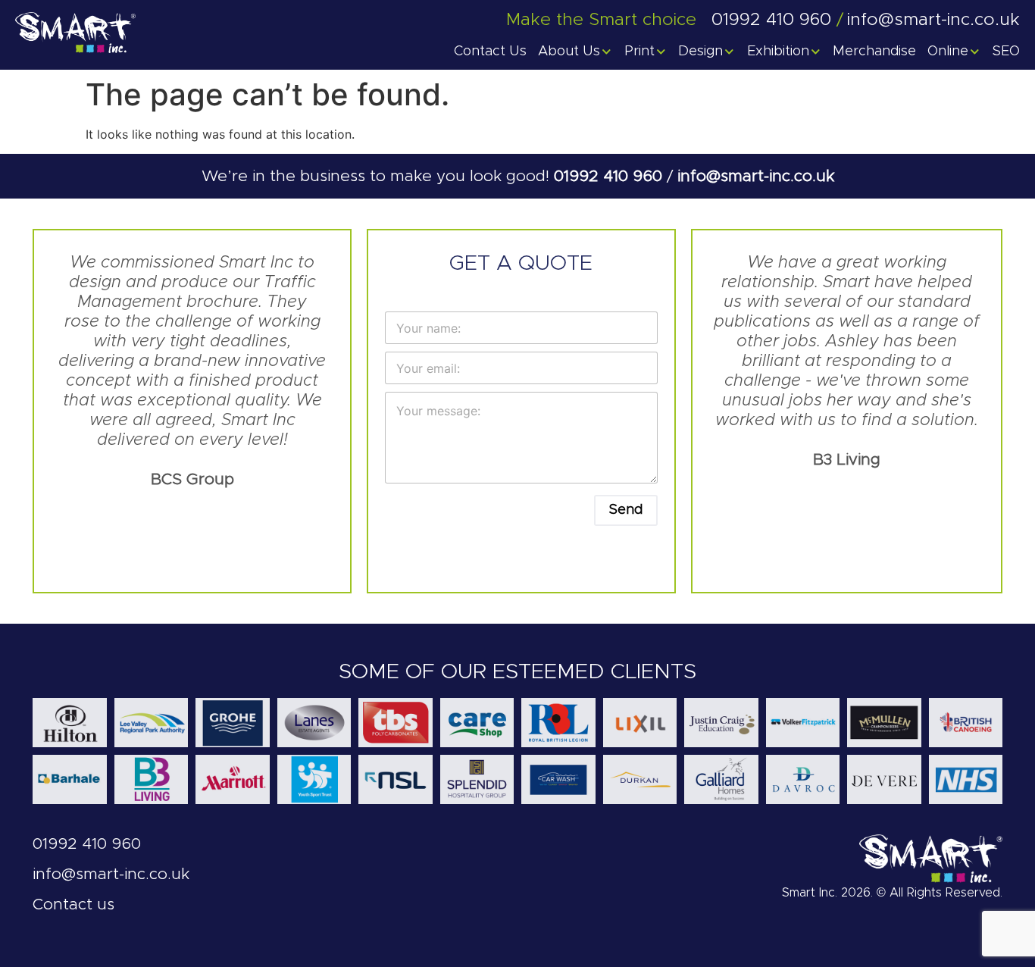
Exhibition (778, 51)
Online (947, 51)
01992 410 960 (610, 176)
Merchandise (874, 51)
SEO (1006, 51)
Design (700, 51)
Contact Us (490, 51)
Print (639, 51)
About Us (569, 51)
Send (626, 510)
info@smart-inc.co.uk (755, 176)
